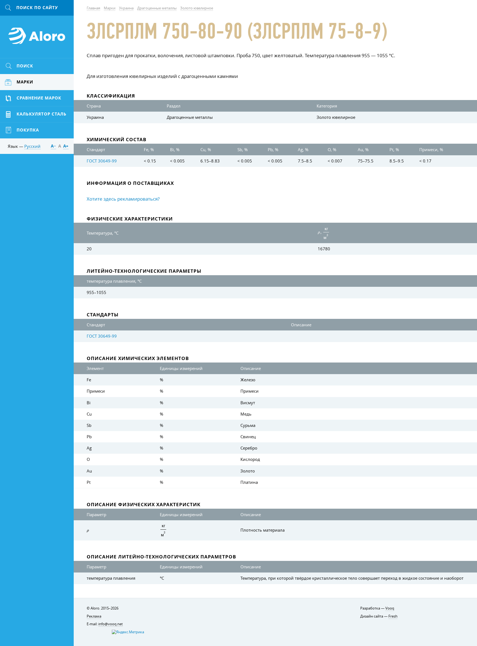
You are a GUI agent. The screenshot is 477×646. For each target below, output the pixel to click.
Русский (32, 146)
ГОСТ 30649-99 (102, 161)
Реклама (94, 616)
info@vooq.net (110, 624)
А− (53, 146)
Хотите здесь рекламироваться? (123, 199)
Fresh (393, 616)
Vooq (389, 608)
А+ (65, 146)
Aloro (37, 39)
